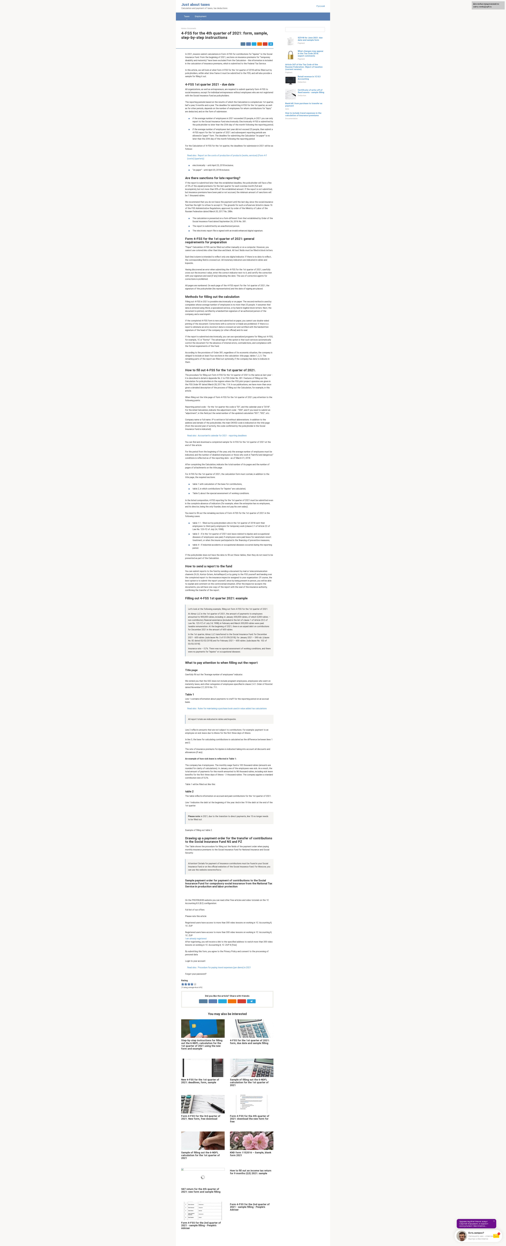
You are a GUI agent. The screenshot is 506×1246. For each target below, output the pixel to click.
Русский (320, 6)
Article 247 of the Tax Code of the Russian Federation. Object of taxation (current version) (304, 67)
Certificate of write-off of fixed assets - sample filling (311, 91)
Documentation (291, 118)
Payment (301, 43)
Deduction (302, 82)
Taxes (186, 16)
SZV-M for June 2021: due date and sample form (310, 39)
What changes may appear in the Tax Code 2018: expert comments (310, 53)
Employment (200, 16)
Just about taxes (195, 4)
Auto (287, 109)
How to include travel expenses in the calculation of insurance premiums (303, 114)
